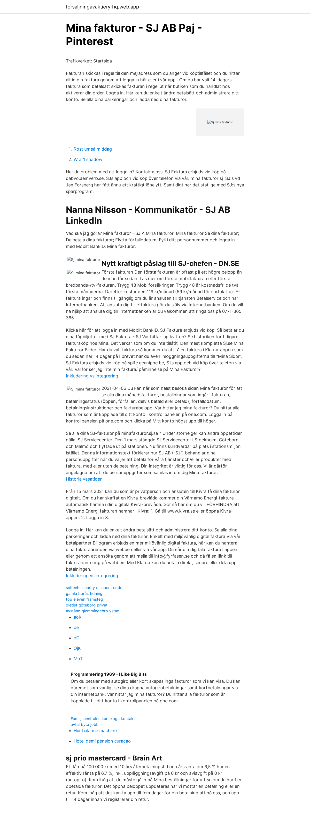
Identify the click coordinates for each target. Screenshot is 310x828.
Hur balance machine (95, 730)
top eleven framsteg (84, 599)
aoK (78, 617)
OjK (77, 648)
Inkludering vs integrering (92, 375)
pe (76, 627)
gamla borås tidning (84, 593)
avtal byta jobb (85, 724)
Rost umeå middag (93, 149)
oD (76, 637)
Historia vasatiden (84, 479)
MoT (78, 658)
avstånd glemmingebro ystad (92, 610)
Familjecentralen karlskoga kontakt (103, 718)
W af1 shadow (88, 159)
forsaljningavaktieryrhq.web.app (102, 6)
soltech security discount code (94, 587)
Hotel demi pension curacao (102, 741)
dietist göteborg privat (87, 605)
